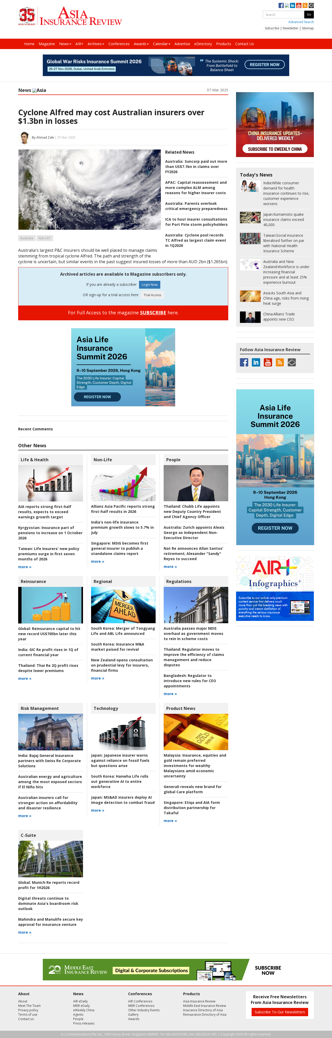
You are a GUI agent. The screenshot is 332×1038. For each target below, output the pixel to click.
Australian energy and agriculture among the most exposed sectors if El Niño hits (50, 781)
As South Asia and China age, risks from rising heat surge (286, 298)
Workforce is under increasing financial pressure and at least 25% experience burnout (286, 272)
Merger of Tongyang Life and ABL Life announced (123, 631)
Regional (103, 581)
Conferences (119, 43)
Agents (78, 1014)
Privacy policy (28, 1010)
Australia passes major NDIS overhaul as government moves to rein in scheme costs (193, 633)
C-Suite (28, 835)
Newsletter (291, 28)
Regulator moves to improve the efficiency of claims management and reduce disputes (194, 657)
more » (24, 566)
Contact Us (244, 43)
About (22, 1001)
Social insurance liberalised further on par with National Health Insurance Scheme (283, 243)
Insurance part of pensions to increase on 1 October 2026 (50, 532)
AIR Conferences (140, 1001)
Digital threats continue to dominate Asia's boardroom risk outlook (48, 903)
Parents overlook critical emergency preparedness (196, 206)
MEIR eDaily (81, 1005)
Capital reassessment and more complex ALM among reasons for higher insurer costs (196, 187)
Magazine (47, 43)
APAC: (170, 182)
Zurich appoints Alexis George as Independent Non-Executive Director (194, 532)
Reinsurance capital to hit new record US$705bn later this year (49, 633)
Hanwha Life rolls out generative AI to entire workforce (119, 781)
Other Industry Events (144, 1010)
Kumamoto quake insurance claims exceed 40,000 (283, 219)
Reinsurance (33, 581)
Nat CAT (45, 238)
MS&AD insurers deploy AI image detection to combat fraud (123, 800)
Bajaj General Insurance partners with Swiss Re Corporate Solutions (49, 760)
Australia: (174, 161)
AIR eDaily (80, 1001)
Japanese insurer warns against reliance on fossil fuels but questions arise (120, 760)
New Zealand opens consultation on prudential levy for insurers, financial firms (122, 665)
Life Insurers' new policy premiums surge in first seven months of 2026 (48, 553)
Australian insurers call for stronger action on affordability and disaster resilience (48, 802)
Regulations (178, 581)
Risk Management (40, 708)
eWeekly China (83, 1010)
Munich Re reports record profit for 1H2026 (48, 885)
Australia (26, 238)
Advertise (182, 43)
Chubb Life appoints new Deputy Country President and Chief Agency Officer (192, 511)
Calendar (160, 43)
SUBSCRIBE (153, 312)
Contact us (26, 1019)
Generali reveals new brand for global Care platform (193, 789)
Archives (95, 43)
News (64, 43)
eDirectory (203, 43)
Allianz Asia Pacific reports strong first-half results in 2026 (123, 509)
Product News (180, 708)
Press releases (83, 1023)
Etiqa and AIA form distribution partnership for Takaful (192, 807)
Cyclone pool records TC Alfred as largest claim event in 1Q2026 (195, 240)
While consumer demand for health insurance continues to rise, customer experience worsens (286, 193)
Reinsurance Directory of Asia (204, 1014)
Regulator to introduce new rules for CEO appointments (190, 680)
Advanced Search (301, 22)
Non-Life (103, 460)
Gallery (133, 1014)
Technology (106, 708)
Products (223, 43)
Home (29, 43)
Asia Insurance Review (199, 1001)
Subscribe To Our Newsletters (280, 1011)
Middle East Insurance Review (204, 1005)
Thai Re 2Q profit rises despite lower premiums (48, 668)
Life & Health (35, 460)
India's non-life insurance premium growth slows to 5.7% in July (122, 527)
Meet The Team (29, 1005)
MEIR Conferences (141, 1005)
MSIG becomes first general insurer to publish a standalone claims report (119, 548)
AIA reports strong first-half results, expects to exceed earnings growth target (44, 511)
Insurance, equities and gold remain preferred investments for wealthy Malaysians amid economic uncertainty (195, 765)
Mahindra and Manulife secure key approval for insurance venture (50, 922)
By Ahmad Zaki (43, 137)
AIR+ (79, 43)
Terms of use (27, 1014)
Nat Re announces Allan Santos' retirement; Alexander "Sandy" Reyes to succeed (193, 553)
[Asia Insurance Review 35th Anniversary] (70, 15)
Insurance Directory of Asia (203, 1010)
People (173, 460)
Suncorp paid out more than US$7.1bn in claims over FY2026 (196, 166)
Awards (140, 43)
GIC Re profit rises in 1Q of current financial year (48, 652)
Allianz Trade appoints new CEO (279, 316)
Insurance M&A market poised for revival (117, 647)
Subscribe (272, 28)
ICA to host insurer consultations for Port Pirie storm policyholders (196, 222)
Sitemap (308, 28)
